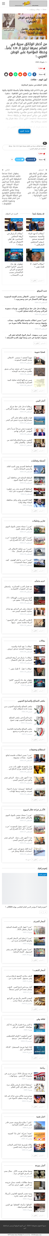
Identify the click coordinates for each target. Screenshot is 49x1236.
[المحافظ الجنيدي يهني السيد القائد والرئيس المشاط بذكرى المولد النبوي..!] (39, 469)
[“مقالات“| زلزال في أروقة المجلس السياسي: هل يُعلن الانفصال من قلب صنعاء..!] (14, 224)
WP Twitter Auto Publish (15, 1234)
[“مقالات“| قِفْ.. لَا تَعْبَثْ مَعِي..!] (35, 255)
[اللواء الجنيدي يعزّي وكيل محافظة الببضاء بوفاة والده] (39, 503)
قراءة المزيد (24, 131)
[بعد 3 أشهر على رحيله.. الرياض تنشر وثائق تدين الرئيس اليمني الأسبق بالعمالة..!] (39, 781)
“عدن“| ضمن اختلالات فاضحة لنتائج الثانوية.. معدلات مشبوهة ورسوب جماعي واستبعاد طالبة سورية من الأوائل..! (27, 323)
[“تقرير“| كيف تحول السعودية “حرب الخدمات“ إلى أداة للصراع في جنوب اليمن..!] (39, 541)
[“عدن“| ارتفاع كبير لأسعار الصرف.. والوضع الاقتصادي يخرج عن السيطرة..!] (39, 941)
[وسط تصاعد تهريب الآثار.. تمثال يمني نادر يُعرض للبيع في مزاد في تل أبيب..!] (39, 1174)
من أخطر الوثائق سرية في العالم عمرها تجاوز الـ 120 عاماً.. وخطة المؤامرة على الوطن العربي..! (27, 147)
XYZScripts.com (36, 1234)
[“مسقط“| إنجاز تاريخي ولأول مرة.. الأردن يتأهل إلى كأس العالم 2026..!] (39, 1088)
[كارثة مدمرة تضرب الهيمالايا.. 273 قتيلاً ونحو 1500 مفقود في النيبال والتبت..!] (39, 601)
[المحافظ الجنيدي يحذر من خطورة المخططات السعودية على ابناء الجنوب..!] (39, 492)
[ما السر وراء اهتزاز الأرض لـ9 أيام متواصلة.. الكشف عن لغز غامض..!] (39, 1028)
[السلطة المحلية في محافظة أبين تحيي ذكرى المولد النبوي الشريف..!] (39, 481)
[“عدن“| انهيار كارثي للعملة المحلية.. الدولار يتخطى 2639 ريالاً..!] (39, 930)
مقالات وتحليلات (38, 220)
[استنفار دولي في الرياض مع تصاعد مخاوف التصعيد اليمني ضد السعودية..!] (39, 612)
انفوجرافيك (42, 874)
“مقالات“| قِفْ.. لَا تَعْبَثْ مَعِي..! (20, 669)
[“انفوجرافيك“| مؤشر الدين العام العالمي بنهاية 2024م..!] (24, 889)
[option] (24, 892)
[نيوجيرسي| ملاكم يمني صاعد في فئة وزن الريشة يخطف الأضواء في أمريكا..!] (39, 1099)
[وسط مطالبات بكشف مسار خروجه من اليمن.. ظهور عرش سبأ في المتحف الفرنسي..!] (39, 1185)
